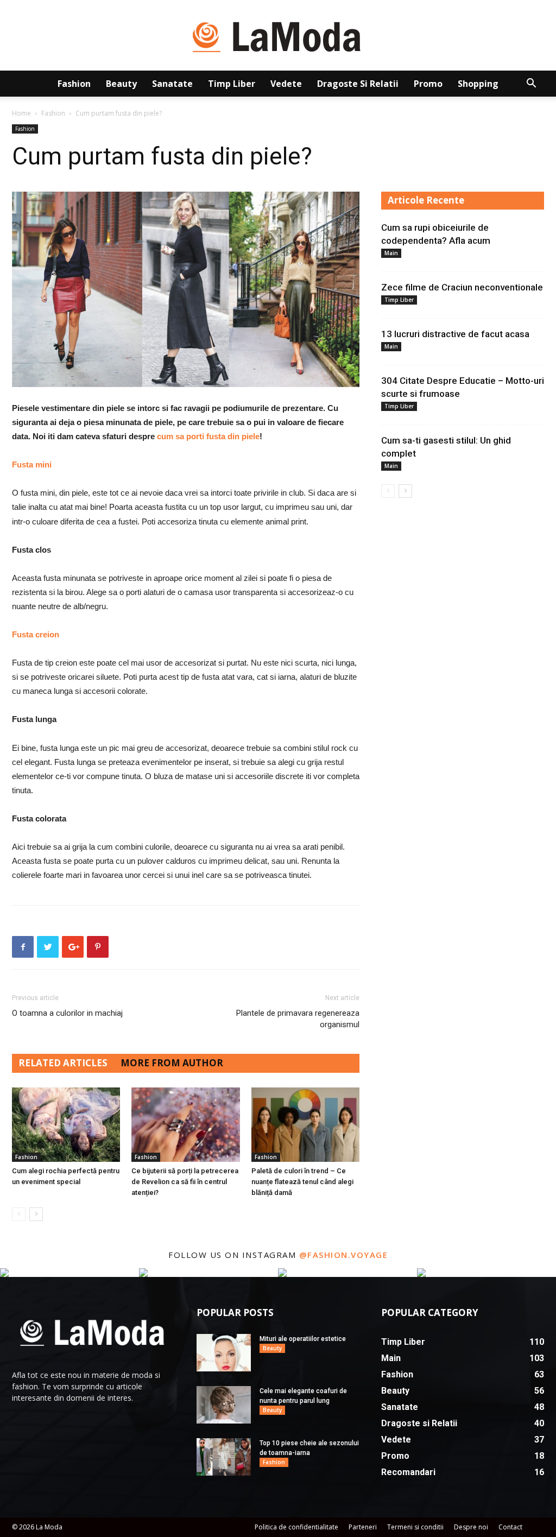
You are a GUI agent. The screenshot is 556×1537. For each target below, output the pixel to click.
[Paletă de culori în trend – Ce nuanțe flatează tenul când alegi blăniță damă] (305, 1124)
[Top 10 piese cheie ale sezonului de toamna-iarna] (224, 1457)
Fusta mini (32, 464)
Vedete (286, 84)
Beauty (121, 84)
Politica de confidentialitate (296, 1527)
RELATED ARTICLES (63, 1063)
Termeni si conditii (415, 1527)
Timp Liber (231, 84)
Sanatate (172, 84)
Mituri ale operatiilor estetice (303, 1339)
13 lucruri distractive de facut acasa (455, 333)
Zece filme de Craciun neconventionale (462, 287)
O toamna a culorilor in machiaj (67, 1013)
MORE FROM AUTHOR (172, 1063)
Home (21, 113)
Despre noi (471, 1527)
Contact (510, 1527)
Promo (428, 84)
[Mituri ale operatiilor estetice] (224, 1352)
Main (391, 253)
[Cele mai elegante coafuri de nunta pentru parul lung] (224, 1405)
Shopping (478, 84)
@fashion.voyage (343, 1254)
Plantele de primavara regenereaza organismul (297, 1018)
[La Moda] (278, 36)
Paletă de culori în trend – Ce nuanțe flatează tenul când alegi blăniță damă (302, 1182)
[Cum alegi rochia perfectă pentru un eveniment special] (66, 1124)
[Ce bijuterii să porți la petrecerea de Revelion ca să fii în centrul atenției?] (185, 1124)
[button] (531, 84)
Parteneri (363, 1527)
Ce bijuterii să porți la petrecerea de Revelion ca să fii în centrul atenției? (184, 1182)
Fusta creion (35, 634)
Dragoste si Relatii (358, 84)
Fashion (74, 84)
